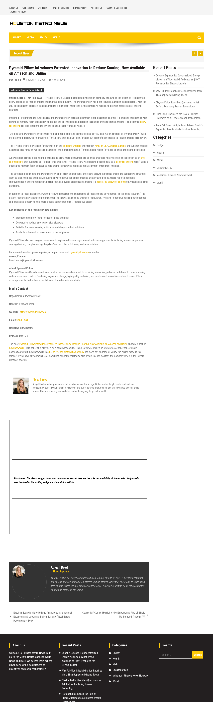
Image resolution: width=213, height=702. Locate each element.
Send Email (22, 320)
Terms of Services (60, 7)
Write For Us (96, 7)
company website (71, 145)
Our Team (42, 7)
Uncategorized (164, 167)
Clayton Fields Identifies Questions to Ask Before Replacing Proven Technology (81, 684)
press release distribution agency (66, 352)
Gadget (16, 37)
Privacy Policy (79, 7)
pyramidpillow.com (79, 252)
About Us (13, 7)
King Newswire (16, 348)
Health (43, 37)
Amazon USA (101, 145)
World (56, 37)
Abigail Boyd (58, 79)
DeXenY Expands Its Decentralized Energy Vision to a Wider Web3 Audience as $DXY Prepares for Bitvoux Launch (178, 79)
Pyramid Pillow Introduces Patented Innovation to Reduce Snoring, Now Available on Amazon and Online (73, 344)
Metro (30, 37)
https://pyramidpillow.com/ (33, 312)
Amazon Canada (117, 145)
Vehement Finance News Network (26, 90)
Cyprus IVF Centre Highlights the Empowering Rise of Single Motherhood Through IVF (113, 614)
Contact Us (28, 7)
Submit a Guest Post (116, 7)
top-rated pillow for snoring (111, 181)
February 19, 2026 (35, 79)
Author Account (18, 11)
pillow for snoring (124, 161)
